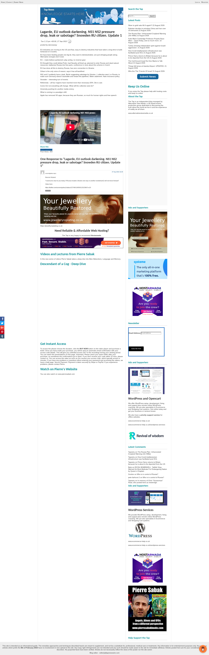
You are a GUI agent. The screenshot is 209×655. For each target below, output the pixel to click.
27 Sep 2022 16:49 (117, 172)
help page (50, 362)
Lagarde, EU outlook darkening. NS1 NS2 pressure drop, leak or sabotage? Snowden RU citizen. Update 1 (81, 34)
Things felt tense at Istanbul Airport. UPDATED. (146, 66)
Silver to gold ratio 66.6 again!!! (140, 25)
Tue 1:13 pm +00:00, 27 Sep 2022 (54, 41)
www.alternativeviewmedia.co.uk (140, 113)
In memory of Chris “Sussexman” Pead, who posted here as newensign (145, 481)
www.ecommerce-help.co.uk (139, 421)
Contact (9, 2)
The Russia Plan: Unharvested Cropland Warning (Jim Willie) (144, 453)
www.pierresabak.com (66, 374)
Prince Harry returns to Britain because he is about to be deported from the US (147, 57)
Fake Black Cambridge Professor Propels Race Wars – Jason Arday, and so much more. (146, 40)
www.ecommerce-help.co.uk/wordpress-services (146, 425)
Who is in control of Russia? (147, 474)
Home (3, 2)
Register (204, 2)
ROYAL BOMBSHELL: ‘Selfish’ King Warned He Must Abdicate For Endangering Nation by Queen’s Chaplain (147, 469)
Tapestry (131, 452)
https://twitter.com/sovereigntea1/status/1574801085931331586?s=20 (68, 187)
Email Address (134, 333)
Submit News (18, 2)
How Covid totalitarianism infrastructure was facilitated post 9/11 (142, 458)
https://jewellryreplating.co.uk (51, 226)
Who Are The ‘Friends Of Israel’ (140, 71)
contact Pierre (59, 364)
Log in (197, 2)
